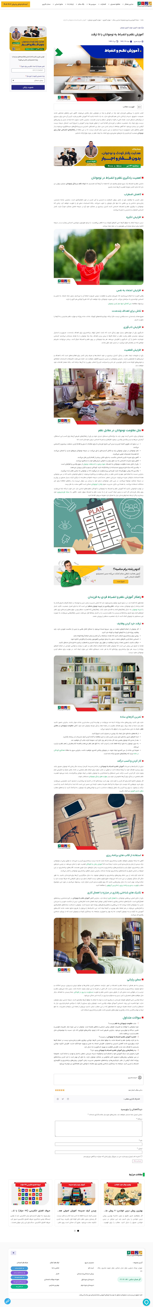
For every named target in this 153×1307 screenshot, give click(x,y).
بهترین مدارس (54, 1285)
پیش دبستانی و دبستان (85, 1274)
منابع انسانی (59, 4)
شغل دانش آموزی (137, 791)
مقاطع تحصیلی (115, 4)
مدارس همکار (129, 4)
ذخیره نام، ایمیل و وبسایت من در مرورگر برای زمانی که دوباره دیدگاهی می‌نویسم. (111, 1156)
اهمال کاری (112, 898)
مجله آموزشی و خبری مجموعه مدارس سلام (126, 20)
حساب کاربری (46, 4)
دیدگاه (139, 1119)
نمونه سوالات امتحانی (51, 1279)
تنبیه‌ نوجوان (137, 609)
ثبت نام (91, 1268)
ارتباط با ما (70, 4)
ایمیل (139, 1149)
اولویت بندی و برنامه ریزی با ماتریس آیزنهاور (123, 885)
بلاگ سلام (81, 4)
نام (140, 1140)
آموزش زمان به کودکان (94, 864)
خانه (142, 20)
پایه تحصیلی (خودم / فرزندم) (35, 76)
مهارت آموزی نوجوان (94, 20)
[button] (67, 1099)
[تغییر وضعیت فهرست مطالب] (138, 107)
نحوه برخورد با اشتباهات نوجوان (94, 464)
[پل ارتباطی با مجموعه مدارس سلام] (7, 1301)
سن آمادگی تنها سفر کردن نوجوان (119, 304)
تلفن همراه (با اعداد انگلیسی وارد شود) (32, 66)
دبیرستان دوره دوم (87, 1285)
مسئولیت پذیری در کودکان (83, 992)
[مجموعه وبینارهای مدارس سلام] (98, 155)
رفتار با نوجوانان (96, 484)
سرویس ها (92, 4)
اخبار (57, 1274)
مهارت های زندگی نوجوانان (98, 776)
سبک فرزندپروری (63, 492)
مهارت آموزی (107, 20)
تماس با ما (55, 1268)
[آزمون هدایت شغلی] (98, 574)
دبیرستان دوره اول (87, 1279)
